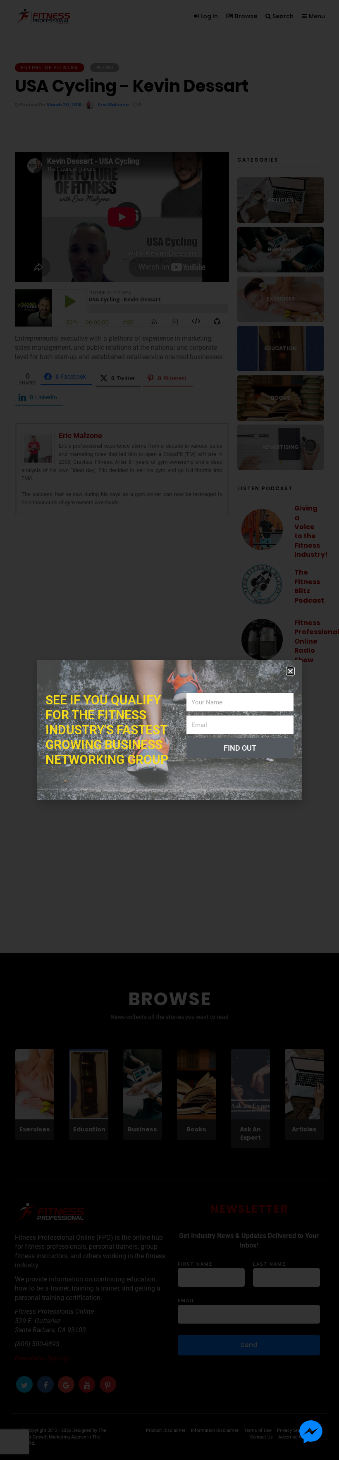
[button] (290, 671)
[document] (169, 730)
